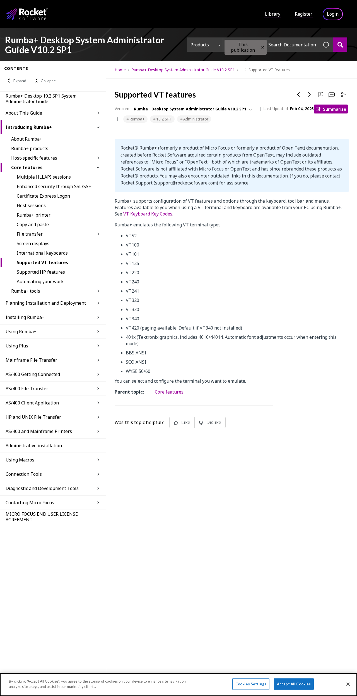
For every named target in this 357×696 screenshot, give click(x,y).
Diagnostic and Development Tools (42, 488)
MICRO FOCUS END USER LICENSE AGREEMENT (42, 517)
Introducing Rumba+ (29, 127)
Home (120, 69)
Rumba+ (137, 119)
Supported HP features (41, 272)
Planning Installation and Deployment (46, 303)
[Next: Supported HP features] (309, 94)
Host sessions (31, 205)
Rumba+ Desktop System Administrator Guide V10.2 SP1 (183, 69)
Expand (19, 80)
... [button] (241, 69)
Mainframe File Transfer (31, 360)
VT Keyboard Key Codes (147, 214)
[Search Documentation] (340, 44)
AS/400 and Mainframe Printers (39, 431)
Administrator (195, 119)
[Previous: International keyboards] (298, 94)
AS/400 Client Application (32, 403)
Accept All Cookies (294, 684)
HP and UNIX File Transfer (33, 417)
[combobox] (271, 44)
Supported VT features (42, 262)
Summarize (334, 109)
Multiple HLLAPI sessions (44, 177)
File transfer (30, 234)
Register (303, 14)
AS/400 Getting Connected (33, 374)
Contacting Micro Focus (30, 502)
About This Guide (24, 113)
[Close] (348, 684)
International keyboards (42, 253)
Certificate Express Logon (43, 196)
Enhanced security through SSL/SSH (54, 186)
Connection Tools (24, 474)
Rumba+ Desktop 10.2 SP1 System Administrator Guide (41, 99)
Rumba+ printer (33, 215)
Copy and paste (33, 224)
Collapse (48, 80)
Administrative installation (34, 445)
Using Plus (17, 346)
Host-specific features (34, 158)
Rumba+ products (29, 148)
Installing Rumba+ (25, 317)
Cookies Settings (250, 684)
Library (272, 14)
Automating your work (40, 281)
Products (199, 45)
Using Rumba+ (21, 331)
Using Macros (20, 460)
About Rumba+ (26, 139)
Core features (26, 167)
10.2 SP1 (164, 119)
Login (333, 14)
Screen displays (33, 243)
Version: (122, 108)
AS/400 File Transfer (27, 388)
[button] (262, 47)
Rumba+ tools (25, 291)
